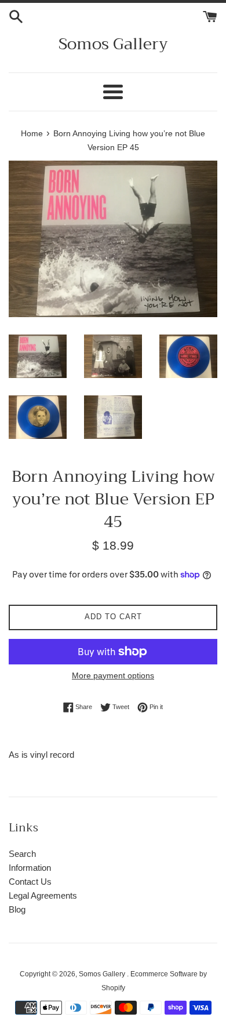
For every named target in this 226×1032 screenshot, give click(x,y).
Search (22, 854)
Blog (17, 909)
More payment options (113, 675)
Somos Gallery (113, 43)
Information (30, 868)
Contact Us (30, 881)
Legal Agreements (43, 895)
